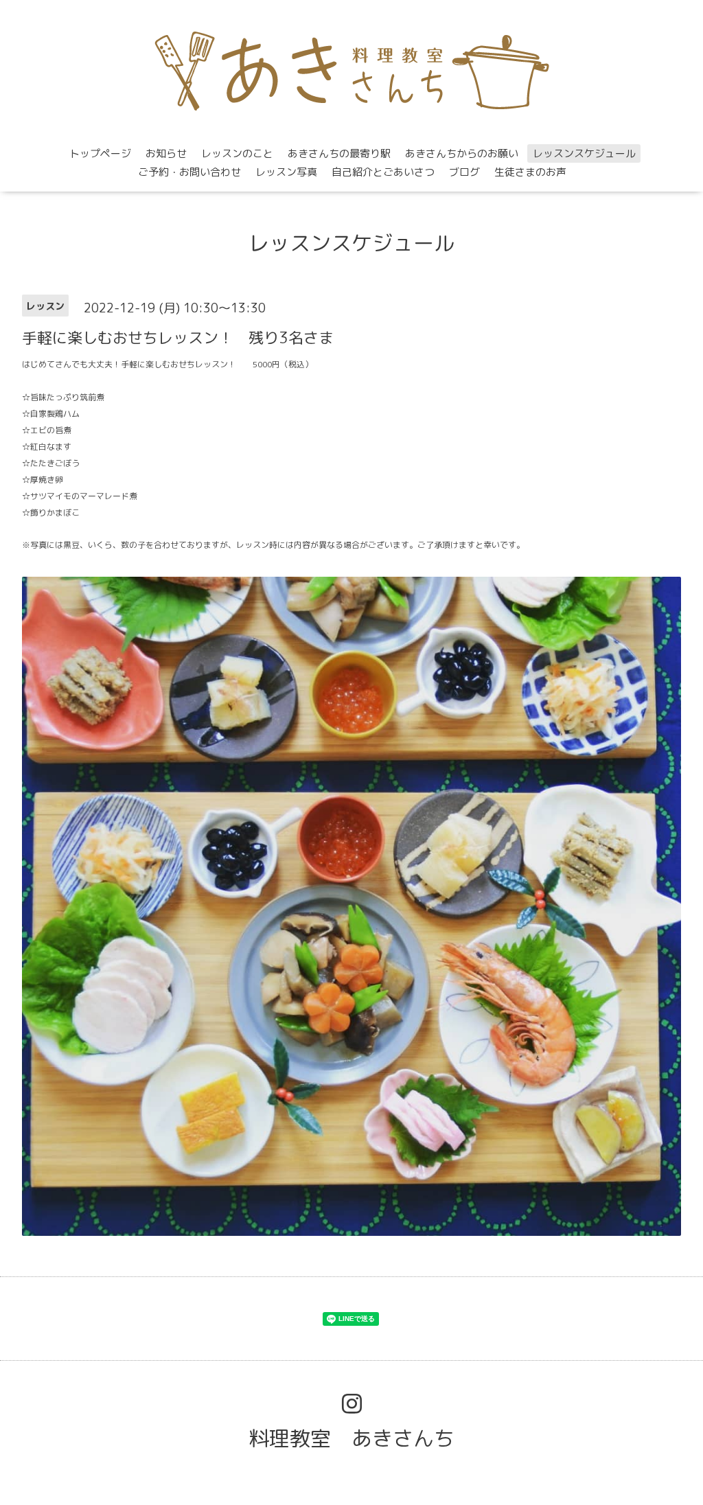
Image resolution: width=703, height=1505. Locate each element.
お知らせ (166, 153)
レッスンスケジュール (584, 153)
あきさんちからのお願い (461, 153)
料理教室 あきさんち (351, 1438)
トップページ (100, 153)
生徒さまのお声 (530, 172)
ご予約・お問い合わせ (189, 172)
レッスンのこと (237, 153)
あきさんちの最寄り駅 (339, 153)
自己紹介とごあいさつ (383, 172)
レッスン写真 (286, 172)
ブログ (464, 172)
